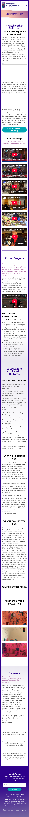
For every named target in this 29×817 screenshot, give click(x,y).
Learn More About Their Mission (14, 130)
